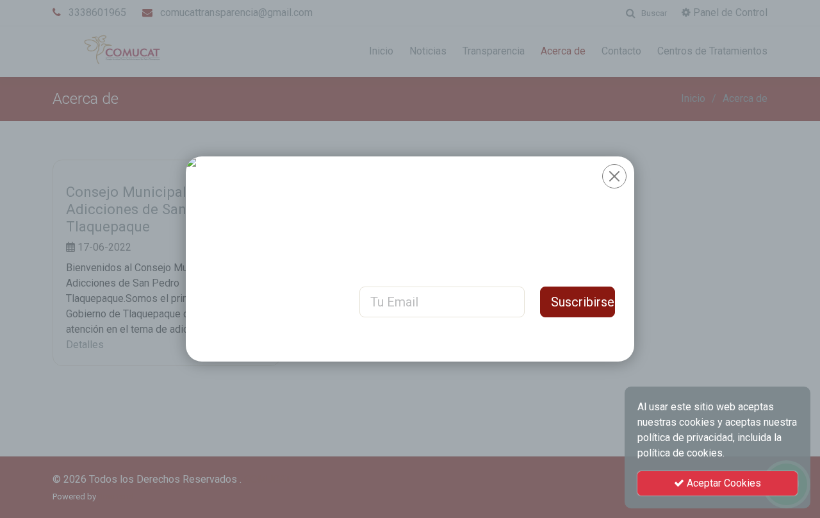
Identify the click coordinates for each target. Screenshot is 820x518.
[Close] (614, 176)
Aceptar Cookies (722, 483)
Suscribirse (582, 302)
